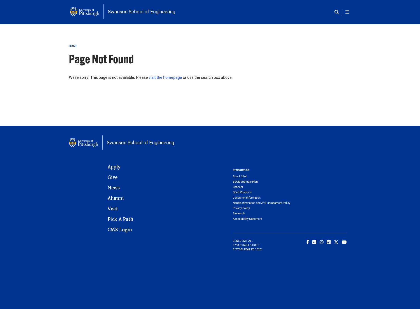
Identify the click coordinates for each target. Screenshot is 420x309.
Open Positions (242, 192)
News (114, 188)
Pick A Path (120, 219)
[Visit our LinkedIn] (329, 242)
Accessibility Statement (247, 219)
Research (239, 213)
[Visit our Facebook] (307, 242)
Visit (113, 209)
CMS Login (120, 230)
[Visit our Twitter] (336, 242)
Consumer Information (247, 197)
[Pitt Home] (87, 11)
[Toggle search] (337, 12)
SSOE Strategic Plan (245, 182)
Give (112, 177)
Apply (114, 167)
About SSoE (240, 176)
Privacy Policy (241, 208)
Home (73, 46)
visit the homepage (165, 77)
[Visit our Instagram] (322, 242)
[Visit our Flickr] (314, 242)
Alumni (116, 198)
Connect (238, 187)
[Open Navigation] (347, 12)
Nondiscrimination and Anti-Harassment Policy (261, 203)
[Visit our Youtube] (344, 242)
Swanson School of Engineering (141, 11)
